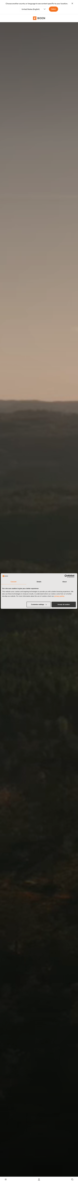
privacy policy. (59, 596)
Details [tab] (39, 581)
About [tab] (64, 581)
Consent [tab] (13, 581)
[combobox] (33, 9)
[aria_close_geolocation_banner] (72, 3)
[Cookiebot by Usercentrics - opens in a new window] (67, 576)
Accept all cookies (64, 604)
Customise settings (37, 604)
